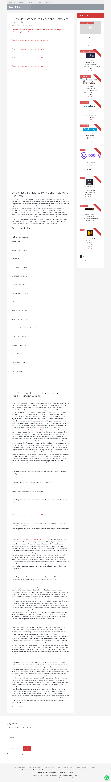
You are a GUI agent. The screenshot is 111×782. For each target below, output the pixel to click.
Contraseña (10, 737)
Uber (82, 178)
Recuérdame (12, 748)
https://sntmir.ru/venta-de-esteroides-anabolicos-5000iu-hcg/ (29, 430)
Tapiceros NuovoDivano (88, 51)
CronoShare (84, 102)
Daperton (84, 206)
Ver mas (90, 45)
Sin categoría (21, 706)
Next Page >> (84, 260)
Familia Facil (84, 125)
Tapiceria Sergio (86, 76)
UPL (82, 230)
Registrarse (10, 754)
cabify (83, 150)
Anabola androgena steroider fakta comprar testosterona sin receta (31, 539)
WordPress (71, 775)
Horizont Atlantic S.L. (87, 23)
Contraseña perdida (21, 754)
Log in (77, 775)
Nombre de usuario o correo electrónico (19, 727)
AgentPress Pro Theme (49, 775)
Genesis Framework (62, 775)
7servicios (14, 7)
